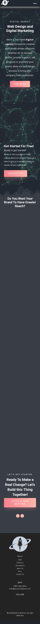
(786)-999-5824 (20, 586)
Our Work (20, 84)
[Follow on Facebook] (18, 516)
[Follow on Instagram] (22, 516)
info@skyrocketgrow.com (20, 589)
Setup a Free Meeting (20, 502)
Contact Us (15, 173)
